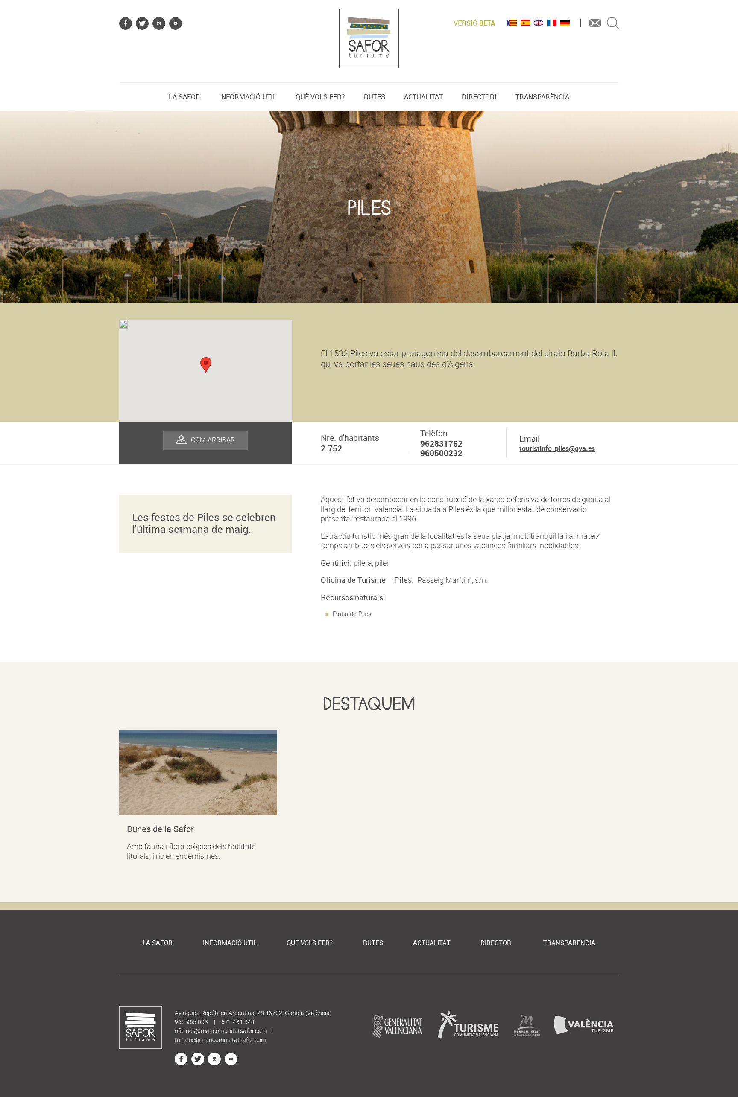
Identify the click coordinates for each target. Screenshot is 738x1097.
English (538, 23)
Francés (551, 23)
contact (595, 23)
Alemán (565, 23)
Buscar (613, 23)
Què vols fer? (320, 97)
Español (525, 23)
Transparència (542, 97)
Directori (479, 97)
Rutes (374, 97)
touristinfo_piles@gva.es (557, 448)
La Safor (184, 97)
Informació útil (248, 97)
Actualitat (423, 97)
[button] (205, 365)
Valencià (512, 23)
